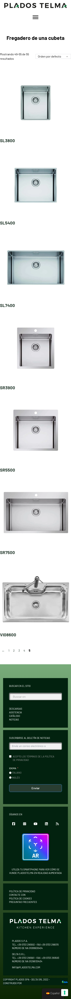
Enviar (35, 788)
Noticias (14, 719)
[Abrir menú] (35, 17)
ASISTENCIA (15, 712)
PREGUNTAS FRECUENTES (23, 902)
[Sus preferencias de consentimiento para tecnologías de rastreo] (64, 992)
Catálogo (14, 715)
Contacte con (17, 894)
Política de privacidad (22, 891)
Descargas (15, 708)
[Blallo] (65, 981)
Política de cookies (20, 898)
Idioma (12, 768)
